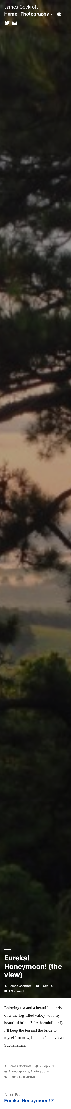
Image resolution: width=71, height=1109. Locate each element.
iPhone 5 (15, 1077)
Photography (34, 14)
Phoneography (19, 1071)
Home (10, 14)
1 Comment (16, 991)
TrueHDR (29, 1077)
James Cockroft (21, 7)
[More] (59, 14)
